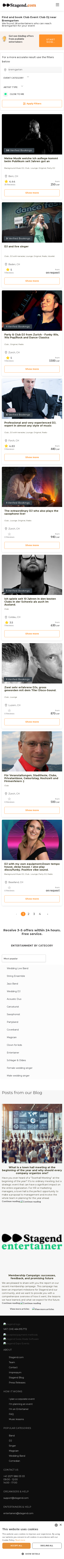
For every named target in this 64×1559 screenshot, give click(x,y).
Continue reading (11, 1201)
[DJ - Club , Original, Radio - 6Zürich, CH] (32, 310)
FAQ (11, 1414)
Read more (20, 1540)
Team (12, 1362)
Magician (12, 1037)
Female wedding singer (19, 1068)
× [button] (60, 1525)
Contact (13, 1367)
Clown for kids (14, 1045)
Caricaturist (13, 1006)
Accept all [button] (16, 1545)
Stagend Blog (16, 1377)
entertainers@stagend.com (18, 1513)
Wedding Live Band (17, 968)
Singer (12, 1445)
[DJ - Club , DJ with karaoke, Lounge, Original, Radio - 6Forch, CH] (32, 399)
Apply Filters (33, 103)
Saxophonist (13, 1014)
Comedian (14, 1461)
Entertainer (13, 1052)
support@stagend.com (16, 1498)
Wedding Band (17, 1455)
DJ (10, 1440)
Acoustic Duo (14, 999)
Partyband (12, 1022)
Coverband (13, 1029)
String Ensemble (16, 976)
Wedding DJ (13, 991)
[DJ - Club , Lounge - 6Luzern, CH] (32, 663)
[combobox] (56, 1525)
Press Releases (17, 1382)
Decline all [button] (47, 1545)
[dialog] (32, 1540)
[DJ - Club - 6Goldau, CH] (32, 575)
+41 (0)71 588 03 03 (14, 1476)
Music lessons (16, 1419)
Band (12, 1435)
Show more (32, 192)
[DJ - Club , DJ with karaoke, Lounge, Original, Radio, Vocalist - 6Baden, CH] (32, 222)
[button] (32, 1553)
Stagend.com (16, 1357)
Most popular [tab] (11, 958)
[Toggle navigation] (57, 5)
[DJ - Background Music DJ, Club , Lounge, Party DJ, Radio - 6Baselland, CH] (32, 840)
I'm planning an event (21, 1404)
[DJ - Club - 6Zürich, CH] (32, 751)
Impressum (15, 1372)
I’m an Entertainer (19, 1409)
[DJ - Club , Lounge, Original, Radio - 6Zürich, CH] (32, 487)
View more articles (20, 1309)
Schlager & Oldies (16, 1060)
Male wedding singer (18, 1075)
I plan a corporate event (22, 1399)
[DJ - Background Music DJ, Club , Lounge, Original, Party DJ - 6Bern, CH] (32, 134)
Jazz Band (12, 983)
